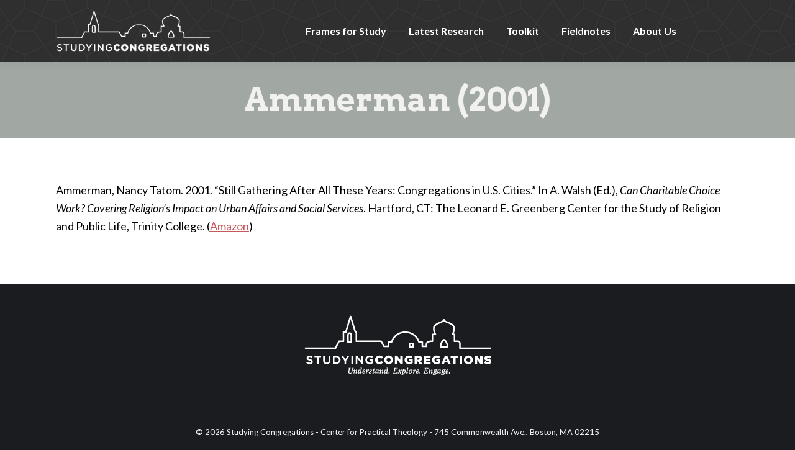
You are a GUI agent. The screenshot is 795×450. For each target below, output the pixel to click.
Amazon (229, 226)
